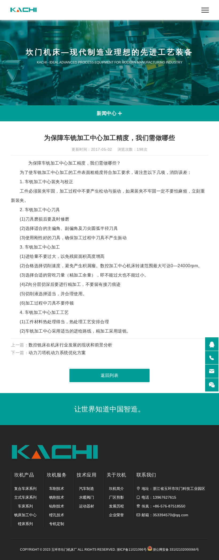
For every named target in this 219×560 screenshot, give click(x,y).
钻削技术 (56, 506)
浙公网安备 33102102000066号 (175, 549)
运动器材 (86, 506)
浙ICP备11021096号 (132, 549)
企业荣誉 (116, 515)
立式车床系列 (25, 497)
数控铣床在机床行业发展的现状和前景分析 (70, 345)
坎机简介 (116, 488)
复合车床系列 (25, 488)
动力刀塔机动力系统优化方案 (57, 352)
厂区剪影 (116, 497)
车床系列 (25, 506)
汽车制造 (86, 488)
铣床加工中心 (25, 515)
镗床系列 (25, 524)
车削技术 (56, 488)
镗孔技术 (56, 515)
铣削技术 (56, 497)
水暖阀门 (86, 497)
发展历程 (116, 506)
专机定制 (56, 524)
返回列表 (109, 375)
